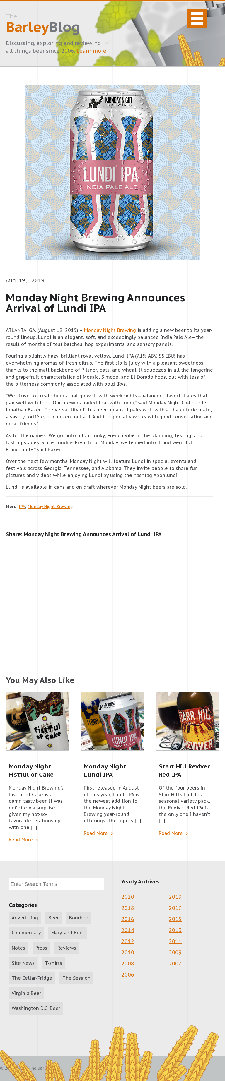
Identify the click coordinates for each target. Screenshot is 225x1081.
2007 (175, 963)
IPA (22, 506)
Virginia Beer (26, 993)
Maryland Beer (67, 933)
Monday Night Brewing (110, 330)
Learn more (91, 50)
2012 (127, 941)
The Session (76, 978)
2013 (175, 930)
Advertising (25, 918)
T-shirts (53, 963)
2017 (175, 908)
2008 (127, 963)
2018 (127, 908)
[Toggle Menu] (197, 18)
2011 (175, 941)
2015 (175, 919)
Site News (23, 963)
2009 (175, 952)
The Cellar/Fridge (32, 978)
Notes (18, 948)
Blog (43, 24)
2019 (175, 896)
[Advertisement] (112, 593)
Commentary (26, 933)
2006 (127, 974)
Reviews (66, 948)
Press (41, 948)
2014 (127, 930)
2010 (127, 952)
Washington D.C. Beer (36, 1008)
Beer (53, 918)
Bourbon (78, 918)
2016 (127, 919)
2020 (127, 896)
